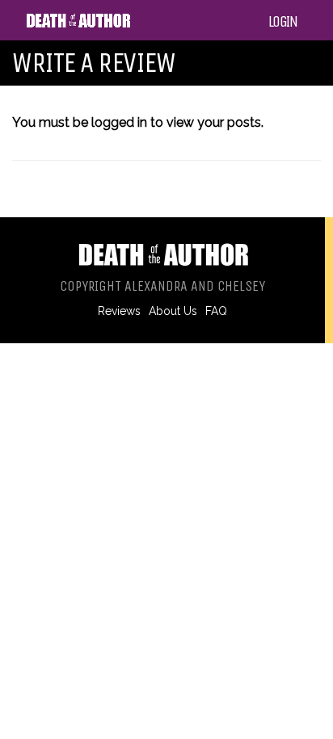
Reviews (119, 311)
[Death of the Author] (78, 25)
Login (282, 22)
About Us (173, 311)
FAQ (216, 311)
